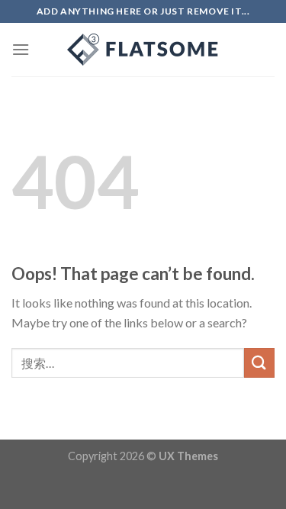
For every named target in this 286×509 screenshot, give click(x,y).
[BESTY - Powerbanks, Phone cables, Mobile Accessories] (143, 50)
